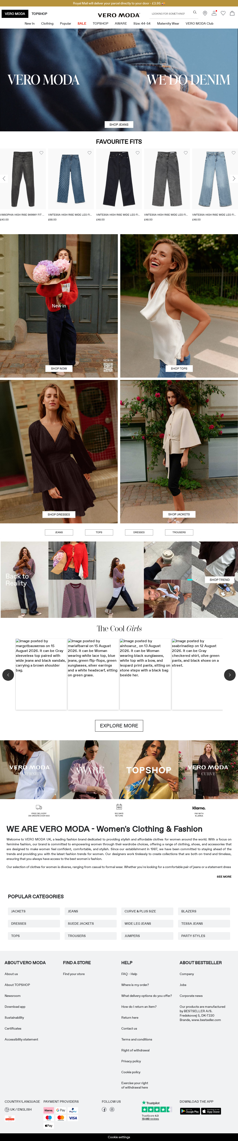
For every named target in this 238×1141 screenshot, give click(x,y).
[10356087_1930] (59, 416)
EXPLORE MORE (119, 726)
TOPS (15, 936)
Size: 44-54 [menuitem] (142, 23)
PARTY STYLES (193, 936)
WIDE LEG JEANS (138, 923)
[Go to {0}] (119, 80)
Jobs (183, 985)
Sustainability (14, 1017)
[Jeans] (59, 532)
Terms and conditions (136, 1039)
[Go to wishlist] (223, 14)
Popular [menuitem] (65, 23)
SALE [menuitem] (82, 23)
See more (224, 876)
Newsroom (13, 996)
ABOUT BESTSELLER (201, 962)
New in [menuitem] (30, 23)
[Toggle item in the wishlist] (41, 152)
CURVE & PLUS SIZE (140, 911)
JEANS (73, 911)
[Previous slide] (4, 179)
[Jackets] (179, 487)
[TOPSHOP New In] (148, 769)
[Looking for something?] (195, 12)
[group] (23, 188)
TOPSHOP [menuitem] (100, 23)
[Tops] (179, 342)
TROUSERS (77, 936)
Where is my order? (135, 985)
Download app (15, 1006)
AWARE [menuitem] (121, 23)
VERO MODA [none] (15, 14)
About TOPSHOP (17, 985)
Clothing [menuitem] (47, 23)
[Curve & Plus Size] (208, 769)
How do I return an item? (139, 1006)
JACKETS (18, 911)
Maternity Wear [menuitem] (168, 23)
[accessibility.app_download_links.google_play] (190, 1114)
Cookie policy (130, 1072)
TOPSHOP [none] (39, 14)
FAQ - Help (129, 974)
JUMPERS (132, 936)
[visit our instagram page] (112, 1110)
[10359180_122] (179, 416)
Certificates (13, 1028)
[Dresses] (59, 487)
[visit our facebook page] (104, 1110)
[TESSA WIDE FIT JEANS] (119, 579)
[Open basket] (232, 14)
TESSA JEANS (192, 923)
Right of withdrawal (135, 1050)
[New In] (59, 306)
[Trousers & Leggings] (179, 532)
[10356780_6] (179, 270)
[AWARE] (89, 769)
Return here (129, 1017)
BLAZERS (188, 911)
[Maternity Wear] (30, 769)
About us (11, 974)
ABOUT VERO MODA (25, 962)
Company (187, 974)
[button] (23, 179)
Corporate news (191, 996)
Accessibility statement (21, 1039)
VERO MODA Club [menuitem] (199, 23)
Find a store (77, 962)
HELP (126, 962)
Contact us (129, 1028)
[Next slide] (234, 179)
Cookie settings (119, 1137)
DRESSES (18, 923)
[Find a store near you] (205, 14)
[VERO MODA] (119, 16)
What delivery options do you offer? (146, 996)
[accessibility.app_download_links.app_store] (211, 1114)
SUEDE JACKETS (81, 923)
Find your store (74, 974)
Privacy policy (131, 1061)
